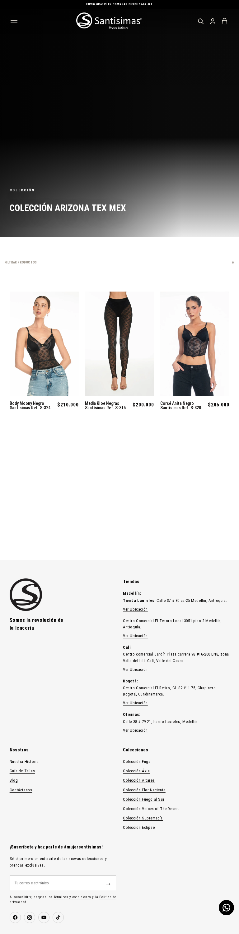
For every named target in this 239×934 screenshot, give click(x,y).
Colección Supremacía (143, 818)
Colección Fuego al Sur (143, 799)
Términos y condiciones (72, 897)
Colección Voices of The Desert (151, 808)
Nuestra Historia (24, 761)
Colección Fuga (136, 761)
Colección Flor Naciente (144, 790)
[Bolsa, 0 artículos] (224, 21)
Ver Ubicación (135, 609)
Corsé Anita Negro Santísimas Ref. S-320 (180, 405)
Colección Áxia (136, 771)
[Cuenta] (213, 21)
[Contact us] (226, 907)
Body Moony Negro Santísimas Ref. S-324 (30, 405)
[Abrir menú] (15, 21)
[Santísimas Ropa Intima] (109, 21)
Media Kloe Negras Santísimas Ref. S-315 (105, 405)
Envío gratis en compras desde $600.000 (119, 4)
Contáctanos (21, 790)
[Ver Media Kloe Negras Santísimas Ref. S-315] (119, 344)
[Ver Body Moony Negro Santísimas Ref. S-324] (44, 344)
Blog (14, 780)
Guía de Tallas (22, 771)
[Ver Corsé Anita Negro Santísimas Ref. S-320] (195, 344)
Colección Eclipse (139, 827)
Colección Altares (139, 780)
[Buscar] (201, 21)
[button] (119, 262)
